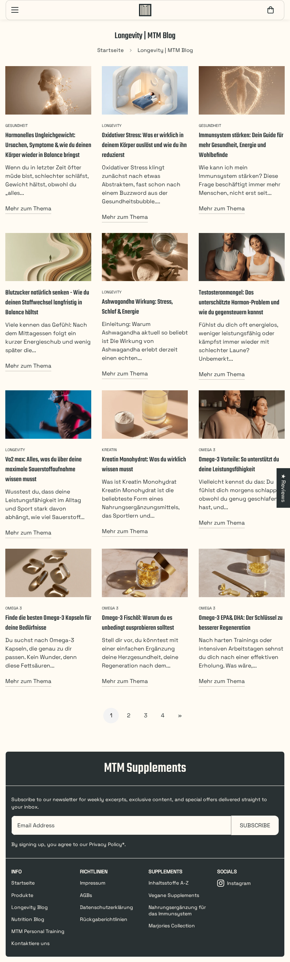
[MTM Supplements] (145, 10)
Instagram (239, 883)
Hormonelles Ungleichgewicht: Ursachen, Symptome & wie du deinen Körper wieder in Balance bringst (48, 145)
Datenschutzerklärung (106, 907)
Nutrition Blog (27, 919)
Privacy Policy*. (107, 844)
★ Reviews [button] (283, 488)
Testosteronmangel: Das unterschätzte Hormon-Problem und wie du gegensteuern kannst (239, 303)
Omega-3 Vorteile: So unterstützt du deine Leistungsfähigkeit (239, 465)
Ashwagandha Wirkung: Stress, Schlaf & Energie (137, 307)
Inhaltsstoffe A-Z (168, 883)
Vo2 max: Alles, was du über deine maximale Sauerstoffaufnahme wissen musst (43, 470)
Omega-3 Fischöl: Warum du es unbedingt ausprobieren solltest (138, 623)
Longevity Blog (29, 907)
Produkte (22, 895)
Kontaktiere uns (30, 943)
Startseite (110, 50)
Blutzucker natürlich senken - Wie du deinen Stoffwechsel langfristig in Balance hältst (47, 303)
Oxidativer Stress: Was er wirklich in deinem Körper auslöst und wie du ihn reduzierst (144, 145)
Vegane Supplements (174, 895)
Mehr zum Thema (28, 208)
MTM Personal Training (37, 931)
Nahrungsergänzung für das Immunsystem (177, 910)
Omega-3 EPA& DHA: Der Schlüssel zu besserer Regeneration (241, 623)
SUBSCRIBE (255, 825)
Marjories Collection (172, 925)
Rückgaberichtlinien (103, 919)
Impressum (92, 883)
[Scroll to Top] (276, 923)
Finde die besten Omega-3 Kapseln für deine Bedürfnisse (48, 623)
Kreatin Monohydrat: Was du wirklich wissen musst (144, 465)
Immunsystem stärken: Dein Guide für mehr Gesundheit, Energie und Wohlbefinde (241, 145)
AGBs (86, 895)
